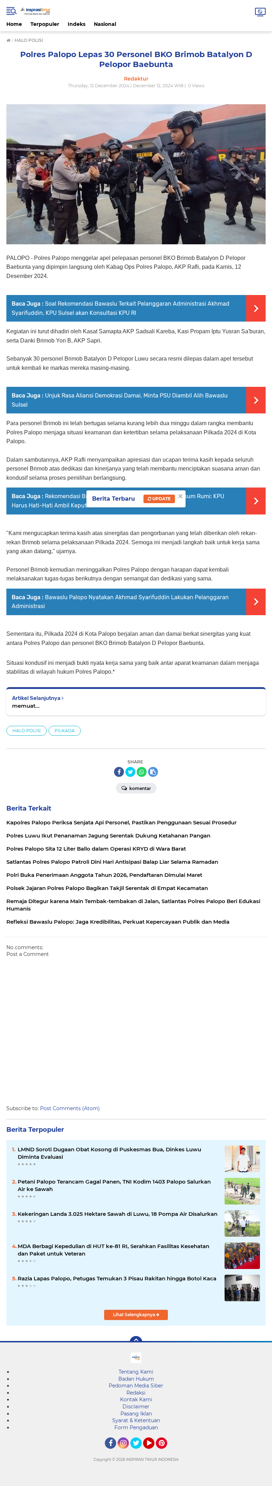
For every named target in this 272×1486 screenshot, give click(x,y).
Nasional (105, 24)
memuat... (26, 705)
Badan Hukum (136, 1379)
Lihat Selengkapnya (134, 1314)
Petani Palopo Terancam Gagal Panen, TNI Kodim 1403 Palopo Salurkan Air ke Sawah (114, 1185)
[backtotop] (136, 1342)
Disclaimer (136, 1406)
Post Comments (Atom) (70, 1108)
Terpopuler (44, 24)
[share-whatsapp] (142, 772)
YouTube (153, 1452)
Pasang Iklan (136, 1413)
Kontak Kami (136, 1399)
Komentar (139, 788)
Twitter (139, 1452)
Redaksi (136, 1393)
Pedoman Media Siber (136, 1385)
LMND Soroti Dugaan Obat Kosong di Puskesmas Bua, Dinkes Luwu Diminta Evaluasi (109, 1153)
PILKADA (65, 730)
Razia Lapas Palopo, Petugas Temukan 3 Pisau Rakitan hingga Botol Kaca (117, 1278)
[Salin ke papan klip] (153, 772)
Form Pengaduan (136, 1427)
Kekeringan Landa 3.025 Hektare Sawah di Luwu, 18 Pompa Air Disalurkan (117, 1213)
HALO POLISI (26, 730)
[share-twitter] (130, 772)
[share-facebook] (119, 772)
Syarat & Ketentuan (136, 1420)
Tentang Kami (136, 1372)
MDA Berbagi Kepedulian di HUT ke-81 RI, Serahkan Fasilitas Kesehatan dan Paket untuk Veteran (113, 1250)
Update (161, 498)
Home (14, 24)
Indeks (76, 24)
